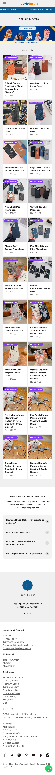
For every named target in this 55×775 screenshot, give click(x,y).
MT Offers (8, 699)
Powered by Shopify (27, 764)
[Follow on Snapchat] (41, 755)
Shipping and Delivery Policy (17, 648)
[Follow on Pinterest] (26, 755)
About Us (7, 635)
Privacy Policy (10, 639)
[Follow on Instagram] (19, 755)
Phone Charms (10, 681)
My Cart (7, 663)
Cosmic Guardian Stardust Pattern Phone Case (38, 331)
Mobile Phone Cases (13, 677)
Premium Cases (11, 684)
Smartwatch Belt (11, 690)
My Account (8, 666)
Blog (5, 703)
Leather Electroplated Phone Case (40, 288)
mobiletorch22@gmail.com (23, 714)
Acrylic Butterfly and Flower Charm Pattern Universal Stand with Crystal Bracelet (14, 421)
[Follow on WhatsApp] (48, 755)
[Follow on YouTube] (33, 755)
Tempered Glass (11, 687)
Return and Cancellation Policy (18, 645)
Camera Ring (9, 696)
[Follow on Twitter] (12, 755)
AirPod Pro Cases (11, 693)
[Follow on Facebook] (5, 755)
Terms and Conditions (13, 642)
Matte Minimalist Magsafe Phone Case (13, 373)
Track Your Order (11, 660)
